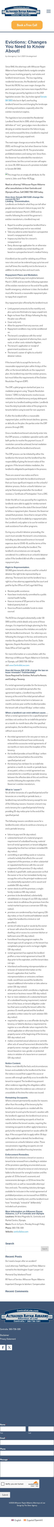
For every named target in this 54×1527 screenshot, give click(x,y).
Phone (3, 1449)
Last (29, 1433)
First (1, 1433)
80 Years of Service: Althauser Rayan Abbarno (25, 1279)
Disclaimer (4, 1335)
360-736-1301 (14, 1329)
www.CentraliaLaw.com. (19, 665)
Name (3, 1424)
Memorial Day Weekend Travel (18, 1274)
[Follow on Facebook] (3, 1347)
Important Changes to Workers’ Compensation (25, 1284)
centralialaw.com (21, 1231)
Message (4, 1459)
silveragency (11, 56)
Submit (5, 1494)
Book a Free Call (27, 25)
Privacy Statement (8, 1338)
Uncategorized (31, 56)
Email (3, 1438)
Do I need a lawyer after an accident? (21, 1261)
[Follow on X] (9, 1347)
